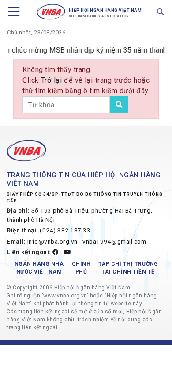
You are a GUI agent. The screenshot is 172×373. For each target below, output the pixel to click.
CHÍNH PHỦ (81, 268)
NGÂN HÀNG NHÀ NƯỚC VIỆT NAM (39, 268)
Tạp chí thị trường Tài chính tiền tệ (128, 268)
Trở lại (52, 80)
